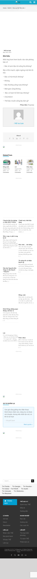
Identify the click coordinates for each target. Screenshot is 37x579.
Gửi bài (5, 519)
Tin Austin (24, 489)
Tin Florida (5, 486)
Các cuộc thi (24, 525)
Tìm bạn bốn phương (24, 534)
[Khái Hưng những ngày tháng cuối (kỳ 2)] (10, 296)
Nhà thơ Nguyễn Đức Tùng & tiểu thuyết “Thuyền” (9, 269)
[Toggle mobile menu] (34, 2)
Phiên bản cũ (24, 542)
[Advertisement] (18, 30)
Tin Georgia (16, 486)
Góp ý (5, 522)
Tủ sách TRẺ (24, 539)
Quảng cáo (24, 522)
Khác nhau (29, 167)
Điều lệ (22, 508)
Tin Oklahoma (19, 491)
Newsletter (6, 525)
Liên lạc (5, 543)
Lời (16, 167)
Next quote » (28, 424)
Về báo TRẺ (7, 540)
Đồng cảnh (6, 167)
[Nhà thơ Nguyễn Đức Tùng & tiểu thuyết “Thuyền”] (10, 263)
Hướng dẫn (24, 511)
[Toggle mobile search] (30, 2)
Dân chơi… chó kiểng (25, 244)
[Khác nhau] (30, 160)
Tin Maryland (6, 493)
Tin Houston (27, 486)
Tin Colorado (6, 491)
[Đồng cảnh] (6, 160)
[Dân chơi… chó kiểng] (26, 239)
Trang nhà (8, 502)
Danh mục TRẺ (25, 504)
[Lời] (18, 160)
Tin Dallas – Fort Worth (10, 489)
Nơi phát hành (8, 536)
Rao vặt (22, 519)
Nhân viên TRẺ (8, 533)
